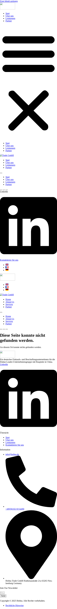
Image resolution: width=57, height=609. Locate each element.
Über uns (10, 16)
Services (9, 304)
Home (8, 299)
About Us (10, 302)
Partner (9, 21)
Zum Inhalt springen (9, 1)
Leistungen (10, 18)
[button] (28, 82)
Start (8, 13)
